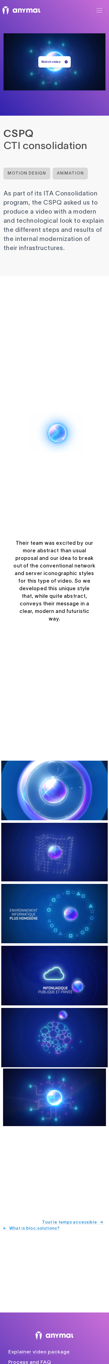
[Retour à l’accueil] (21, 10)
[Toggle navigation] (99, 10)
